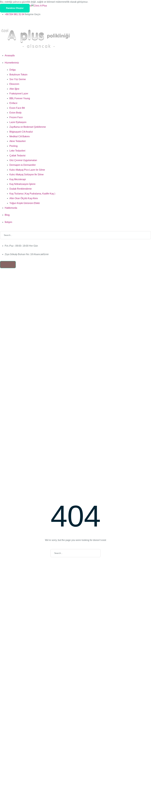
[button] (15, 8)
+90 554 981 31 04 (14, 14)
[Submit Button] (147, 235)
